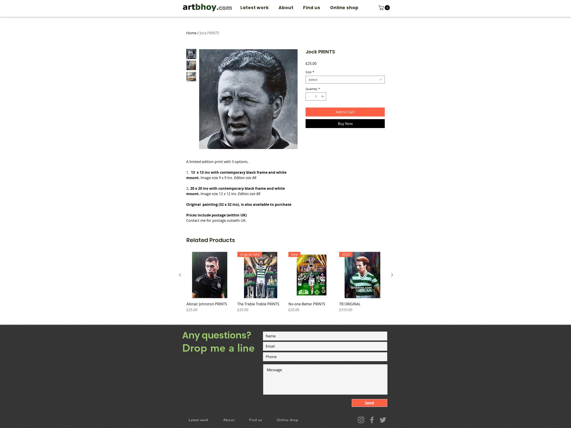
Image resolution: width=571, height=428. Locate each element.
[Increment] (323, 96)
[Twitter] (383, 420)
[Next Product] (392, 274)
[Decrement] (309, 96)
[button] (385, 7)
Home (191, 33)
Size (310, 72)
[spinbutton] (316, 96)
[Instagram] (361, 420)
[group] (286, 284)
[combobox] (345, 80)
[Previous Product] (180, 274)
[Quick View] (209, 275)
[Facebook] (372, 420)
